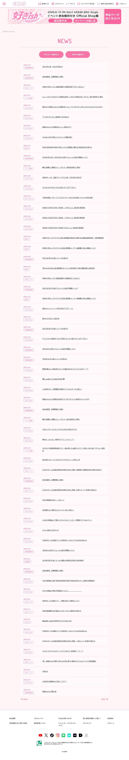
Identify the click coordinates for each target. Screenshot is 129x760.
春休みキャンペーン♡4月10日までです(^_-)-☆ (57, 308)
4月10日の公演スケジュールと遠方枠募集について (58, 349)
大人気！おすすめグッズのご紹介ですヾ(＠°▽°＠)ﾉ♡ (59, 187)
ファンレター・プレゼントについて (67, 724)
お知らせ (45, 671)
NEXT (104, 699)
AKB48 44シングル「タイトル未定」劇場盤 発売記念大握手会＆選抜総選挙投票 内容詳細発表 (73, 238)
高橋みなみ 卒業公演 (49, 691)
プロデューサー (39, 718)
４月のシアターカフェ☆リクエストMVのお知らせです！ (59, 429)
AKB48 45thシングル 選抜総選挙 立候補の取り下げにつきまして (63, 87)
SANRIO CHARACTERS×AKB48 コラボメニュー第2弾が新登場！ (63, 218)
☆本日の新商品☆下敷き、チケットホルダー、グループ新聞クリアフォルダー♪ (67, 520)
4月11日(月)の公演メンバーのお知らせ (55, 258)
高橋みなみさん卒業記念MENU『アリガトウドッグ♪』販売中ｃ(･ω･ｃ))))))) (65, 399)
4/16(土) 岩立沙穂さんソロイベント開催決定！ (57, 137)
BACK (25, 699)
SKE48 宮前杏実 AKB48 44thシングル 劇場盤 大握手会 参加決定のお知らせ (67, 147)
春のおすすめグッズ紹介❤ (50, 318)
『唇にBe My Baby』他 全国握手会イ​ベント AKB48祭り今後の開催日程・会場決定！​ (68, 268)
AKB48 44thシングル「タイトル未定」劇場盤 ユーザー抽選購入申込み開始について (69, 248)
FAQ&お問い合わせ (65, 718)
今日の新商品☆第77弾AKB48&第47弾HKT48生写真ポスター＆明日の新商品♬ (68, 580)
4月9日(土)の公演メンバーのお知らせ (54, 359)
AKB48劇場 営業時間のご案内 (52, 76)
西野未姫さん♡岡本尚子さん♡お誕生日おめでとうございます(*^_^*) (65, 369)
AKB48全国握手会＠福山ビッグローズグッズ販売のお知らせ (61, 611)
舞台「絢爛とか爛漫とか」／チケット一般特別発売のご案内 (61, 167)
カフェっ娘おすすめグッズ (50, 530)
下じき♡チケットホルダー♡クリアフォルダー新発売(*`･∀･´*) (62, 651)
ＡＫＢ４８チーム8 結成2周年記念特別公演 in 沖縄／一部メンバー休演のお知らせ (68, 641)
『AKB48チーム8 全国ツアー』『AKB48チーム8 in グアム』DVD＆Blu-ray (64, 540)
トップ (5, 31)
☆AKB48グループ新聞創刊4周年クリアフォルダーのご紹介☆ (62, 389)
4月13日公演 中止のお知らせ (52, 66)
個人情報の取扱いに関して (92, 718)
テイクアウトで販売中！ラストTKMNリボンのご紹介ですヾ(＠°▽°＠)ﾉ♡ (65, 338)
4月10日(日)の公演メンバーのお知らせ (55, 328)
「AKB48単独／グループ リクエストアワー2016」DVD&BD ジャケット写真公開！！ (67, 197)
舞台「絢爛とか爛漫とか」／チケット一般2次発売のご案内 (61, 419)
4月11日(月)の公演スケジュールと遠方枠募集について (60, 288)
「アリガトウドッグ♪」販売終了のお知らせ (55, 117)
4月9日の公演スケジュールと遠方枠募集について (58, 550)
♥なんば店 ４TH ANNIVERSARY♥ (53, 379)
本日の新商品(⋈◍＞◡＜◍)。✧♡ (53, 500)
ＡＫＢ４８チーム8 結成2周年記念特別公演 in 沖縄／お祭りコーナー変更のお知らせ (69, 490)
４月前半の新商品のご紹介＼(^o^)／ (54, 681)
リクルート (110, 723)
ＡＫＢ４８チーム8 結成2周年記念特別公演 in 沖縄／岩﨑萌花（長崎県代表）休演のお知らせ (72, 470)
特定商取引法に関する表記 (18, 723)
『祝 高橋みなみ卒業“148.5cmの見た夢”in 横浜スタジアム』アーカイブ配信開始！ (69, 661)
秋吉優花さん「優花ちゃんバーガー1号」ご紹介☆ (58, 510)
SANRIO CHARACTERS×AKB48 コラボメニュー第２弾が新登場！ (63, 207)
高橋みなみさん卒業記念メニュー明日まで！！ (57, 127)
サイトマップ (87, 723)
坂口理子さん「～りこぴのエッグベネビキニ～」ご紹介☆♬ (61, 460)
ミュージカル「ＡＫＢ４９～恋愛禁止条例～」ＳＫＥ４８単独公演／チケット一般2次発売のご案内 (72, 97)
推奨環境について (39, 723)
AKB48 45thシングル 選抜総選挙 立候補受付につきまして (61, 278)
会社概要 (12, 718)
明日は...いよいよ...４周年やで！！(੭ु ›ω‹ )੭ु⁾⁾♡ (58, 439)
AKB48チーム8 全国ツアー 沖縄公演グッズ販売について (60, 601)
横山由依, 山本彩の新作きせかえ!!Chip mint (57, 621)
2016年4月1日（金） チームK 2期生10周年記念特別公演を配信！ (63, 560)
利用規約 (110, 718)
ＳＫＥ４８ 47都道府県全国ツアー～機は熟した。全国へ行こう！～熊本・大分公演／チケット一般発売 (73, 449)
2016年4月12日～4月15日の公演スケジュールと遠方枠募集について (65, 157)
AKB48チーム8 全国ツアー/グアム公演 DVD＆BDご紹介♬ (62, 177)
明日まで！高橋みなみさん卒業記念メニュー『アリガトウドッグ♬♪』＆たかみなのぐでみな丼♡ (72, 107)
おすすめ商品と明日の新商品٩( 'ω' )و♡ (62, 591)
